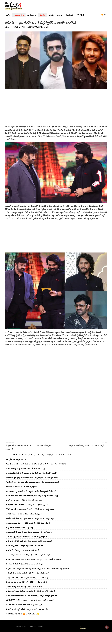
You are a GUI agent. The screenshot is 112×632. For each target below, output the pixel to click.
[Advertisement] (56, 108)
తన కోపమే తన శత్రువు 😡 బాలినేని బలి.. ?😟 (22, 614)
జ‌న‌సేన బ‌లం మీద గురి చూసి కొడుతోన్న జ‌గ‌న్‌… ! (24, 604)
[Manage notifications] (107, 627)
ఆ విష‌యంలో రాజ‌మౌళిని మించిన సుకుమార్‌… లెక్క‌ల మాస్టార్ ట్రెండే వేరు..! (32, 595)
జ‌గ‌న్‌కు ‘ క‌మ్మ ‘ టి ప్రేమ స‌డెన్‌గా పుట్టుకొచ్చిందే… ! (24, 514)
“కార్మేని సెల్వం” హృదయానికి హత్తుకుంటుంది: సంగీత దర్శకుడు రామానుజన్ (33, 482)
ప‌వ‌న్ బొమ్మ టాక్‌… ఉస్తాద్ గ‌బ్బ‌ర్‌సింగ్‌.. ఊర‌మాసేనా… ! (26, 545)
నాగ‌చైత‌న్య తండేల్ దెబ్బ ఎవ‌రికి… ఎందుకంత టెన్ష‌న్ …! (87, 445)
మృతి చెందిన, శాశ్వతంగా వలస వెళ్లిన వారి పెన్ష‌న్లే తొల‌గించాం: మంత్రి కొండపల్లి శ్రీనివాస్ (37, 568)
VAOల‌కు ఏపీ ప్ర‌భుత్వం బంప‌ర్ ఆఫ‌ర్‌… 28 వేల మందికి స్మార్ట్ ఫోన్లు (30, 509)
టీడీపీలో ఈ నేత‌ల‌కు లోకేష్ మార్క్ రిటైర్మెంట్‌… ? (23, 486)
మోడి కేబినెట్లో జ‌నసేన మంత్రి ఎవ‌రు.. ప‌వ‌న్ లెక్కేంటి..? (25, 586)
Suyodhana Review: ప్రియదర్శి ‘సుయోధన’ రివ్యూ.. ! (27, 505)
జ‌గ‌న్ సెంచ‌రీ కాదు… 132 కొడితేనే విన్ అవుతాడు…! (25, 500)
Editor (48, 27)
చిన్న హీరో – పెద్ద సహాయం (16, 459)
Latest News (12, 27)
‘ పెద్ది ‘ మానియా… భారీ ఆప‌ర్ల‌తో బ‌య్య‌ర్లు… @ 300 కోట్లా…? (29, 577)
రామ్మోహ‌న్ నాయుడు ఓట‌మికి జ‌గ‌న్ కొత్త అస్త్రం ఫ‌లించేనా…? (28, 573)
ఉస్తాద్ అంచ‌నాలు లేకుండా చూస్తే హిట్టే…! (21, 527)
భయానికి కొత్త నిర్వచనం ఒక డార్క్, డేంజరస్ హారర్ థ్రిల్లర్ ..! (27, 468)
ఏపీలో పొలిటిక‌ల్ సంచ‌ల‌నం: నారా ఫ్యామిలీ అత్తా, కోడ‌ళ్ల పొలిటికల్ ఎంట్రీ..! (33, 495)
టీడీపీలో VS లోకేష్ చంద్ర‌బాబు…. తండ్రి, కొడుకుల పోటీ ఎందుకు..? (30, 600)
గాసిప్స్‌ (51, 15)
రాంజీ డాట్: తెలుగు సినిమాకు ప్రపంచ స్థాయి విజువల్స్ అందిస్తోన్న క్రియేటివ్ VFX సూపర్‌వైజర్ (38, 455)
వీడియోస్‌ (69, 15)
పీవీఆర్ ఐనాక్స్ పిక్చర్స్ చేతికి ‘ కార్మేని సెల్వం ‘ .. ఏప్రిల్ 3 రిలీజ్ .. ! (29, 609)
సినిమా (42, 15)
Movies (22, 27)
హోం (8, 15)
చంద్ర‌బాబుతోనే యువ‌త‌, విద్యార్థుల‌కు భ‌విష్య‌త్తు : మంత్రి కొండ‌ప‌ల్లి (29, 532)
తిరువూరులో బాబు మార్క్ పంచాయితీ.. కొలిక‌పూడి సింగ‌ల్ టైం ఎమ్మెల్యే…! (32, 591)
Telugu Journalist (36, 626)
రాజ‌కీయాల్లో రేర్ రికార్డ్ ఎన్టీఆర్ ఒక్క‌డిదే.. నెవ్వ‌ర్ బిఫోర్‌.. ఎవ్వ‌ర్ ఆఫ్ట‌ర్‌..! (31, 518)
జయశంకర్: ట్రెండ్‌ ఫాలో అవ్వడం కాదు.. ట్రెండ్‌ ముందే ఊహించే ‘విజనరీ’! (32, 473)
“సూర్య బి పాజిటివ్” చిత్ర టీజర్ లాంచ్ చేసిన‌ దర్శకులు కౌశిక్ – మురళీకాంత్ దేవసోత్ (36, 464)
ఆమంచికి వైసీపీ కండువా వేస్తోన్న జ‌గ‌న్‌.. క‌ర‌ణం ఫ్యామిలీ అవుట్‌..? (29, 555)
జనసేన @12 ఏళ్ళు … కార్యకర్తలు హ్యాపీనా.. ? (22, 550)
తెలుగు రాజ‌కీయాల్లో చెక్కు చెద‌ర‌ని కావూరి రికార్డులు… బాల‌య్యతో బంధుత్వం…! (34, 559)
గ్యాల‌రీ (60, 15)
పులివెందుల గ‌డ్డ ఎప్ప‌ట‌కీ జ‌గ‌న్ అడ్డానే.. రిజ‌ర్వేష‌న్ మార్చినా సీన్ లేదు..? (31, 491)
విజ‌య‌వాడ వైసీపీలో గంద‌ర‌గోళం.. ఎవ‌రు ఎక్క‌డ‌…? (24, 564)
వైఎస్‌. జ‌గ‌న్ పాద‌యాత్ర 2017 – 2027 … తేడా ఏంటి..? (26, 582)
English (81, 15)
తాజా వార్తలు (19, 15)
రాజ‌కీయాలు (31, 15)
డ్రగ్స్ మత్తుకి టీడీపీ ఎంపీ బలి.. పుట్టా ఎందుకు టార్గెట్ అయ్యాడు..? (29, 541)
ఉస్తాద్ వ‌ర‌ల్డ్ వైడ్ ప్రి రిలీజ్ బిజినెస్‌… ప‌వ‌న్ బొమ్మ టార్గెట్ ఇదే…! (28, 536)
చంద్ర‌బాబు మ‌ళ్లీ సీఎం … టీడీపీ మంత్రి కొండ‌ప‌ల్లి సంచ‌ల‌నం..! (28, 523)
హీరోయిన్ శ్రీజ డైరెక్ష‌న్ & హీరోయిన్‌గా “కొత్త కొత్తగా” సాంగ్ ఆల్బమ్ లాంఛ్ (32, 477)
